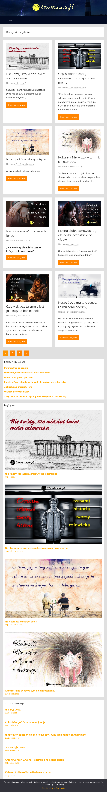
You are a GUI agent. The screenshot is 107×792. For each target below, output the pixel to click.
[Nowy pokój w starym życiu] (53, 615)
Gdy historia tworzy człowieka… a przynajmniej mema (77, 78)
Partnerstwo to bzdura (16, 368)
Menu (10, 20)
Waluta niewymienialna (16, 391)
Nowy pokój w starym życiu (26, 159)
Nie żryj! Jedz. (13, 709)
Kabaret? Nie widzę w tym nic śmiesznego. (30, 690)
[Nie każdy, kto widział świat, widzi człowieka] (53, 467)
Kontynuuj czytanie (16, 105)
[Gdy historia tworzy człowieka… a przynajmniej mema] (53, 542)
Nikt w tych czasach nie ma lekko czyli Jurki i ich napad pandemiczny (45, 734)
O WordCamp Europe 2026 (18, 377)
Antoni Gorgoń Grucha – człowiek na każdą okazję (34, 759)
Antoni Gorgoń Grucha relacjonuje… (26, 722)
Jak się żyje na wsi (15, 747)
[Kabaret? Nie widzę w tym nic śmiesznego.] (53, 684)
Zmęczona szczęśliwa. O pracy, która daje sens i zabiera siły (35, 396)
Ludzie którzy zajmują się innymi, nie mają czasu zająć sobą (35, 382)
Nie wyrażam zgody (57, 788)
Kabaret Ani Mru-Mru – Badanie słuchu (28, 772)
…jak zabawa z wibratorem (18, 387)
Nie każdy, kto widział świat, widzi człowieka (27, 372)
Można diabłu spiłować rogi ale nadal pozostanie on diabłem (77, 235)
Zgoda (44, 788)
